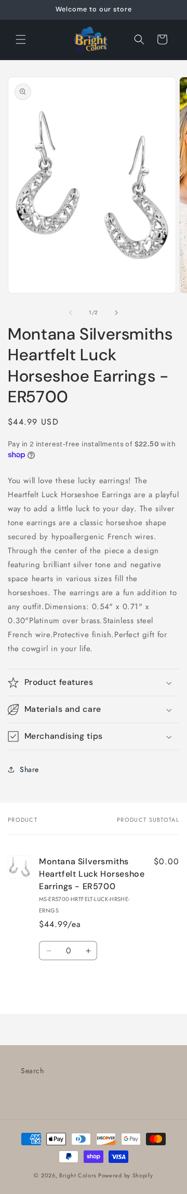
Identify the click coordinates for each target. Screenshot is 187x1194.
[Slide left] (70, 312)
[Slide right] (116, 312)
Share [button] (29, 769)
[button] (20, 39)
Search (32, 1070)
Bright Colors (78, 1175)
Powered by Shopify (125, 1175)
